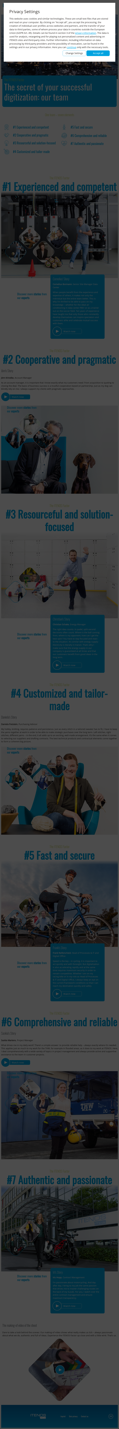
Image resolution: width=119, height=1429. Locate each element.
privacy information (85, 33)
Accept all (98, 53)
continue (71, 47)
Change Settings (74, 53)
